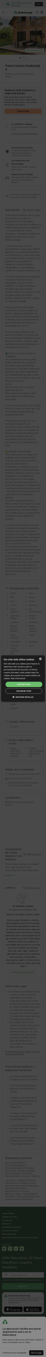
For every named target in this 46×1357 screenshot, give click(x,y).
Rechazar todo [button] (23, 691)
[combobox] (40, 658)
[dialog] (23, 678)
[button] (23, 697)
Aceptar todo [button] (24, 684)
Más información (18, 678)
